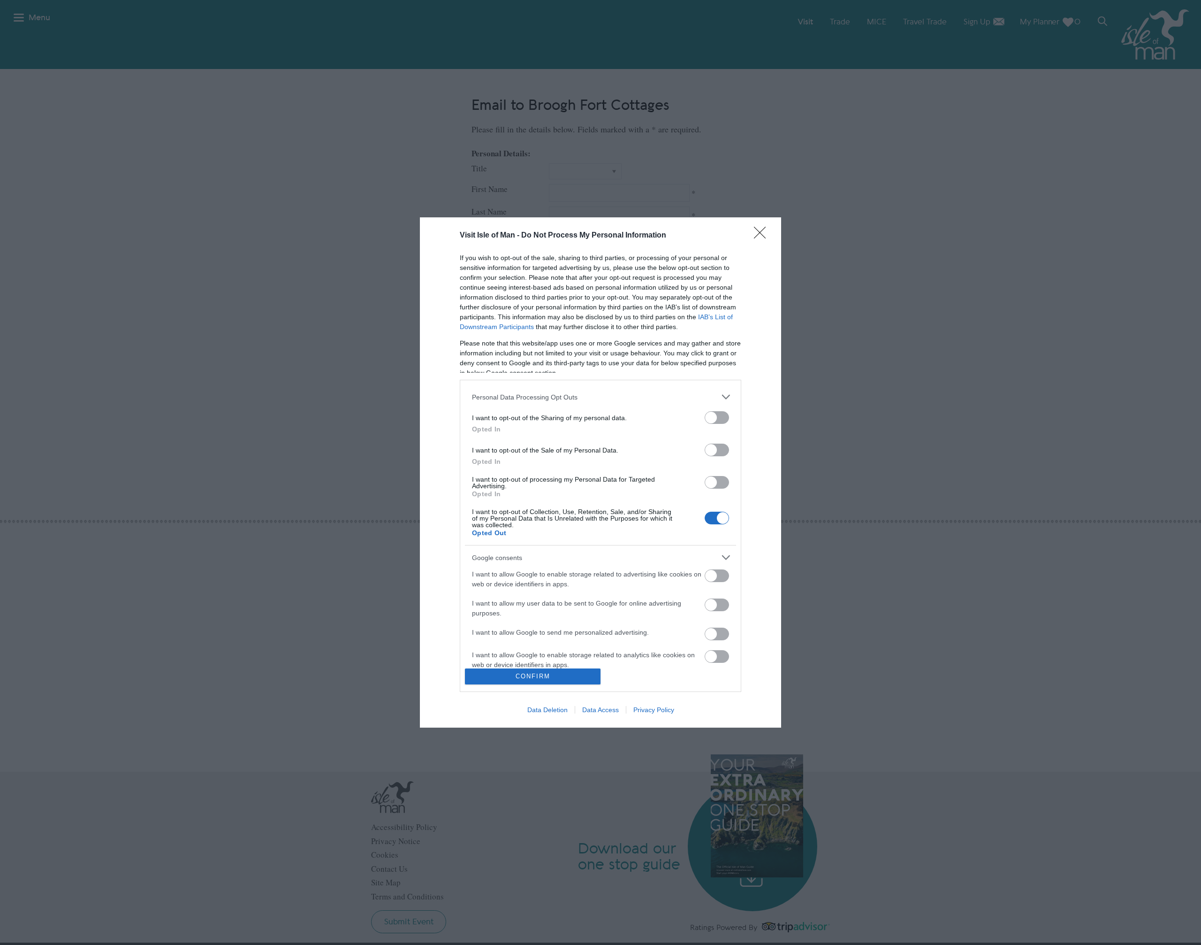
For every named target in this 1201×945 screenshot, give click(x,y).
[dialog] (600, 472)
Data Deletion (547, 710)
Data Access (600, 710)
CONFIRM (533, 676)
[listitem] (600, 397)
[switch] (717, 417)
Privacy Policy (653, 710)
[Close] (763, 236)
